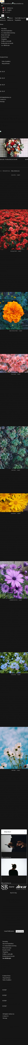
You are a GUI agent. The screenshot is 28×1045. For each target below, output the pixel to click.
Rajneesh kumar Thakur (13, 330)
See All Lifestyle (7, 958)
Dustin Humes (13, 513)
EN (2, 71)
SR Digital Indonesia (5, 97)
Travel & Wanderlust (8, 943)
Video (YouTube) (6, 61)
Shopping (5, 952)
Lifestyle (2, 159)
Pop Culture (6, 963)
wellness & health (6, 41)
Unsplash (18, 175)
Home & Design (7, 948)
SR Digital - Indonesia (8, 1014)
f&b (2, 48)
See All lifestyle (5, 45)
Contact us (3, 99)
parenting (4, 28)
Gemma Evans (13, 674)
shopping (4, 39)
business (4, 55)
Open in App (19, 931)
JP (4, 71)
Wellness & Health (8, 954)
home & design (5, 35)
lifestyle (3, 26)
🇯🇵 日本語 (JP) (6, 12)
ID (0, 71)
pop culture (4, 51)
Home (2, 24)
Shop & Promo (5, 63)
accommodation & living (8, 33)
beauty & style (5, 37)
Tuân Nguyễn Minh (13, 251)
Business (5, 968)
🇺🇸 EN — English (7, 10)
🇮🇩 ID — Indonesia (8, 8)
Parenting (5, 941)
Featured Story (4, 57)
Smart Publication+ (9, 931)
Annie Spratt (13, 470)
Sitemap (2, 101)
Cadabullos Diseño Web (13, 599)
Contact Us (6, 1016)
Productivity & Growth (8, 956)
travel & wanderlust (6, 30)
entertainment (5, 53)
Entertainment (7, 966)
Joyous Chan (13, 175)
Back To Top (13, 893)
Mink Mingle (13, 770)
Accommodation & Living (9, 945)
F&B (4, 961)
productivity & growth (7, 43)
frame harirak (13, 374)
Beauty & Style (6, 950)
